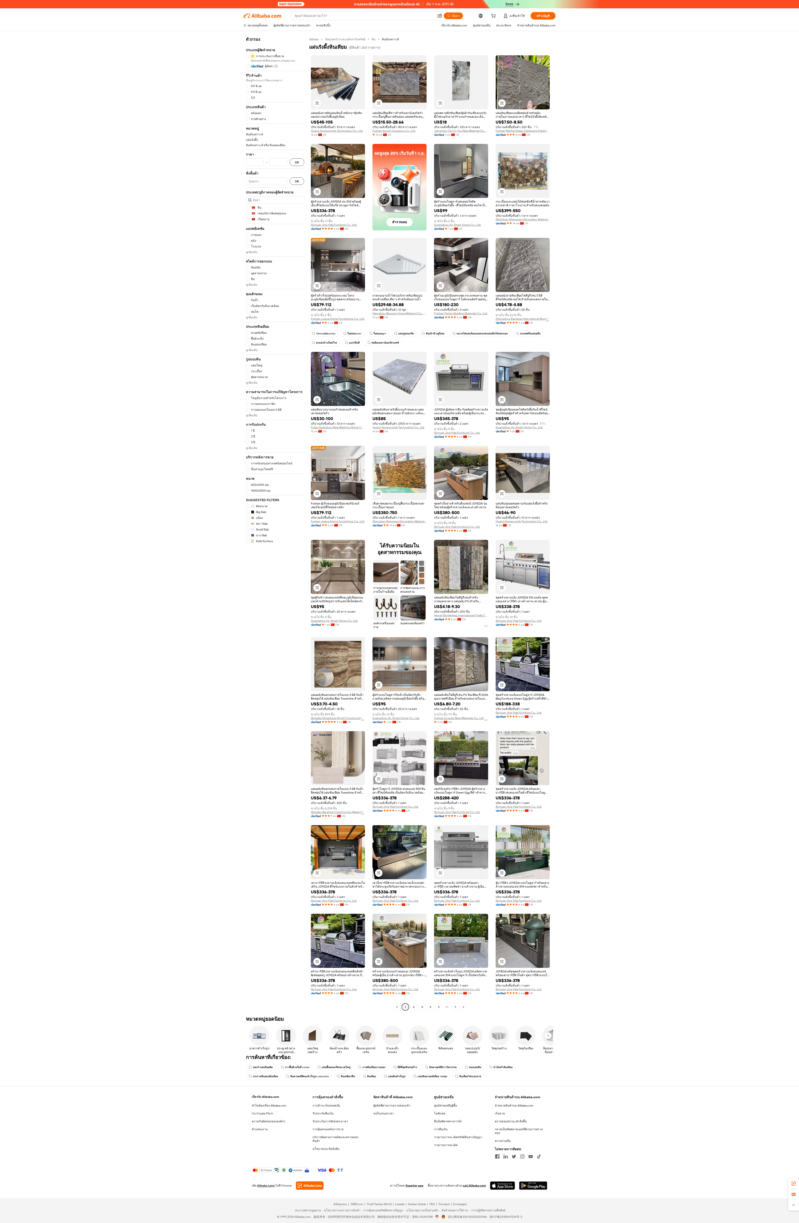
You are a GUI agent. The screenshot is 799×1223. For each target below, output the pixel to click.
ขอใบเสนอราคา (383, 1113)
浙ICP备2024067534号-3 (505, 1216)
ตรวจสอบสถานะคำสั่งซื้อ (511, 1121)
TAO (432, 1204)
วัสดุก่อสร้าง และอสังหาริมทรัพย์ (345, 39)
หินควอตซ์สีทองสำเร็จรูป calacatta (309, 1076)
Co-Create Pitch (262, 1113)
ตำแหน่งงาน (260, 1129)
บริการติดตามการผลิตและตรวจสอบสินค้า (335, 1139)
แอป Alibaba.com (474, 1185)
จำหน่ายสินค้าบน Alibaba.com (514, 1105)
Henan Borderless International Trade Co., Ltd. (461, 615)
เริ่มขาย (500, 1113)
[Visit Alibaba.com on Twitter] (513, 1156)
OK (297, 162)
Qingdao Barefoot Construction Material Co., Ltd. (338, 812)
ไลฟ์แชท (439, 1113)
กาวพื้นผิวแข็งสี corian (297, 1067)
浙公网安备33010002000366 (467, 1216)
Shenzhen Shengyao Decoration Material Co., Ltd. (523, 219)
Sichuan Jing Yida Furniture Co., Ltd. (334, 224)
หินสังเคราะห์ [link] (390, 39)
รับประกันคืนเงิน (323, 1113)
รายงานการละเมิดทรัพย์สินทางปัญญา (458, 1137)
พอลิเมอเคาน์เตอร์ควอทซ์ (385, 342)
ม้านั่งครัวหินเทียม (503, 1067)
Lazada (399, 1204)
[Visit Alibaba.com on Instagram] (522, 1156)
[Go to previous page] (397, 1007)
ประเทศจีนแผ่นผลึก (530, 333)
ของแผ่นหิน (475, 1067)
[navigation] (275, 523)
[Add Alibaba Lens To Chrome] (310, 1185)
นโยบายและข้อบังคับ (326, 1148)
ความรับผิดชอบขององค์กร (268, 1121)
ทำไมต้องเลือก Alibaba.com (269, 1105)
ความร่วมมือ (503, 1141)
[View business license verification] (437, 1217)
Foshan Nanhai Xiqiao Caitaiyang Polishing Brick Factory (523, 130)
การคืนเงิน (441, 1129)
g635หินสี (354, 342)
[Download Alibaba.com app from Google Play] (533, 1185)
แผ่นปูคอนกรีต (406, 333)
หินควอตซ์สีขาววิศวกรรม (443, 1067)
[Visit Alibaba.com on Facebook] (497, 1156)
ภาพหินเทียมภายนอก (373, 1067)
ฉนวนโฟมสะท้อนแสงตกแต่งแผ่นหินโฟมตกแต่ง (482, 333)
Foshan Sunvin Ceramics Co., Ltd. (394, 130)
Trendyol (443, 1204)
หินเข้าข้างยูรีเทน (435, 333)
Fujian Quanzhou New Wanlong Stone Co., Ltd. (338, 427)
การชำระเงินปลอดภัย (326, 1105)
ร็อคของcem (354, 333)
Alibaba (314, 39)
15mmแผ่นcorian (325, 333)
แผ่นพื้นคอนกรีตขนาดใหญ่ (336, 1067)
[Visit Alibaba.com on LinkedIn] (505, 1156)
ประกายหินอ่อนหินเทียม (265, 1076)
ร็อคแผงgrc (379, 333)
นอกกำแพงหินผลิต (263, 1067)
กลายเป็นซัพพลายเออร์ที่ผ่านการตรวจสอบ (519, 1131)
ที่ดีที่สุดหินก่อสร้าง (407, 1067)
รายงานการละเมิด (446, 1145)
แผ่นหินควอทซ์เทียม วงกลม (432, 1076)
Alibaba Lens (266, 1185)
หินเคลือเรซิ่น (348, 1076)
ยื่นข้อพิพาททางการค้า (448, 1121)
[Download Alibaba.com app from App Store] (502, 1185)
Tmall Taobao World (379, 1204)
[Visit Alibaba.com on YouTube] (530, 1156)
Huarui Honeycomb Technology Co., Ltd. (337, 130)
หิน (374, 39)
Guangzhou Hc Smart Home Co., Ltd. (457, 224)
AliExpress (340, 1204)
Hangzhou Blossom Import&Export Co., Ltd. (399, 313)
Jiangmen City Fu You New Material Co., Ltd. (461, 130)
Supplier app (414, 1185)
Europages (460, 1204)
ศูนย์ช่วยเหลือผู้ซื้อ (445, 1105)
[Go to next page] (463, 1007)
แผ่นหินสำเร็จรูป (397, 1076)
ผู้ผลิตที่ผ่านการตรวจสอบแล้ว (391, 1105)
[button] (439, 15)
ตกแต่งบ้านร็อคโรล (326, 342)
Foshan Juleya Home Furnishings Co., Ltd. (338, 318)
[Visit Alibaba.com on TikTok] (538, 1156)
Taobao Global (417, 1204)
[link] (793, 1183)
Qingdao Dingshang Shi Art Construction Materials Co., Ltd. (338, 718)
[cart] (494, 16)
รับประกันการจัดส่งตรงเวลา (330, 1121)
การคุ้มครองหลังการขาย (328, 1129)
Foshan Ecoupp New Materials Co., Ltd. (459, 718)
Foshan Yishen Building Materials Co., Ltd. (461, 313)
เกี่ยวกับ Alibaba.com (265, 1096)
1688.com (356, 1204)
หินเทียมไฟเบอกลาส (470, 1076)
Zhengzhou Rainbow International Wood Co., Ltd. (523, 318)
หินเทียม (371, 1076)
